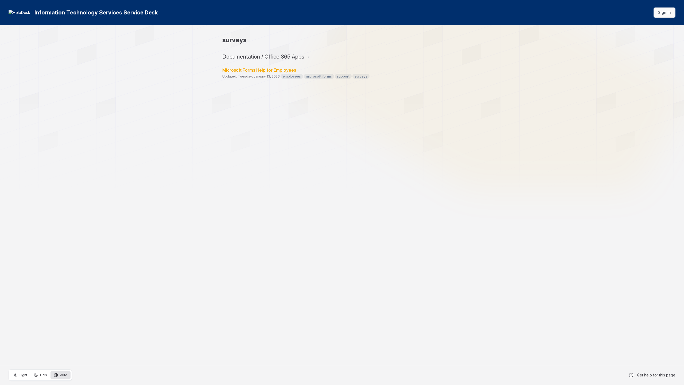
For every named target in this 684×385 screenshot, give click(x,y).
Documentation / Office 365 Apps (263, 56)
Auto (63, 375)
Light (23, 375)
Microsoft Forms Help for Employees (259, 70)
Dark (43, 375)
